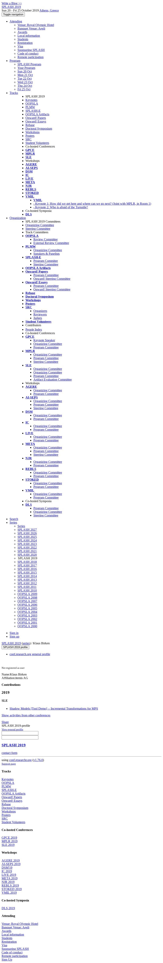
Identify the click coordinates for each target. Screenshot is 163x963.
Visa (20, 46)
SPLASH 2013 (27, 579)
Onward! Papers (35, 118)
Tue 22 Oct (24, 78)
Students (22, 39)
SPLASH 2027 (27, 529)
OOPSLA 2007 (27, 601)
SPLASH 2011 (27, 587)
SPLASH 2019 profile (15, 647)
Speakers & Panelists (46, 253)
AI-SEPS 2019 (11, 864)
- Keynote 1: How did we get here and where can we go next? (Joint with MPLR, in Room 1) (92, 203)
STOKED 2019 (12, 889)
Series (21, 526)
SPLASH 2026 (27, 533)
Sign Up (7, 959)
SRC (28, 139)
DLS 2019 (8, 908)
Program (15, 60)
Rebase (30, 125)
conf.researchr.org (20, 760)
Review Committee (45, 239)
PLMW (30, 107)
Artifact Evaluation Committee (52, 379)
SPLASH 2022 (27, 547)
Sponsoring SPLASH (31, 50)
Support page (9, 763)
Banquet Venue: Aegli (31, 28)
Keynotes (31, 100)
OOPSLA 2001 (27, 622)
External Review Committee (51, 243)
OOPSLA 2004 (27, 612)
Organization (18, 218)
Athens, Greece (49, 10)
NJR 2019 (8, 882)
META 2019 (9, 878)
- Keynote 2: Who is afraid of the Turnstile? (60, 207)
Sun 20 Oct (24, 71)
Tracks (14, 93)
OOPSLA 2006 (27, 604)
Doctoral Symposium (38, 128)
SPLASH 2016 (27, 569)
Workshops (32, 132)
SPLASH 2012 (27, 583)
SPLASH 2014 (27, 576)
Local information (28, 35)
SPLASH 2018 (27, 562)
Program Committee (46, 275)
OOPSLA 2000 (27, 626)
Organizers (40, 311)
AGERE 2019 (11, 860)
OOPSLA (31, 103)
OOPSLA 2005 (27, 608)
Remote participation (30, 57)
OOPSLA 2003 (27, 615)
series (26, 643)
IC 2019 (7, 871)
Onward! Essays (35, 121)
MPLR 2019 (9, 841)
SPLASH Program (29, 64)
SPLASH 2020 (27, 554)
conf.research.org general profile (30, 654)
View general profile (12, 729)
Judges (37, 318)
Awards (22, 32)
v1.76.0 (38, 760)
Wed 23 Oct (25, 82)
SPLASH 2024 (27, 540)
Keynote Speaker (44, 340)
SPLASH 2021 (27, 551)
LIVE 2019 (9, 874)
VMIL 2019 (9, 892)
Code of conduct (27, 53)
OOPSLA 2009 (27, 594)
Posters (29, 135)
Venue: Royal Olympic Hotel (35, 25)
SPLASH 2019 (11, 643)
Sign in (14, 633)
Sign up (14, 636)
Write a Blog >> (12, 3)
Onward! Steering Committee (51, 278)
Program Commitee (45, 260)
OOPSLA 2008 (27, 597)
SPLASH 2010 (27, 590)
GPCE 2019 (9, 837)
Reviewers (40, 314)
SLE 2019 (8, 844)
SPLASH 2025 (27, 536)
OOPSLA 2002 (27, 619)
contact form (9, 753)
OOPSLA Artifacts (37, 114)
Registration (25, 42)
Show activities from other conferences (26, 715)
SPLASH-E (33, 110)
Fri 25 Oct (23, 89)
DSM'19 (7, 867)
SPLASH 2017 (27, 565)
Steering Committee (37, 228)
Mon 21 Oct (25, 75)
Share (5, 722)
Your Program (26, 67)
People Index (33, 329)
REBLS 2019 (10, 885)
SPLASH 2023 (27, 544)
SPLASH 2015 (27, 572)
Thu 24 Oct (24, 85)
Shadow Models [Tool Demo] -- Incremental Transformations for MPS (54, 708)
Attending (16, 21)
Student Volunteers (37, 143)
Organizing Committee (39, 225)
